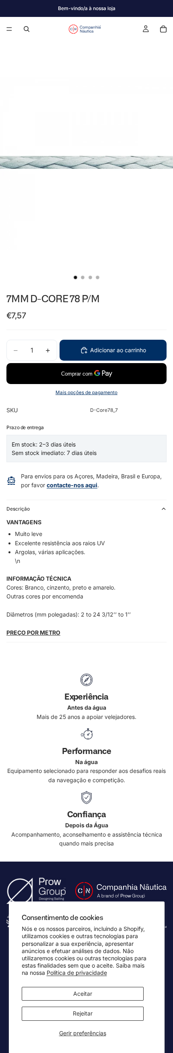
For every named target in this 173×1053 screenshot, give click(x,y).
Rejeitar (83, 1013)
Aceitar (82, 993)
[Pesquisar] (26, 29)
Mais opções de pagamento (86, 392)
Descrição (18, 509)
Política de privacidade (77, 972)
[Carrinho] (163, 29)
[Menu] (9, 29)
